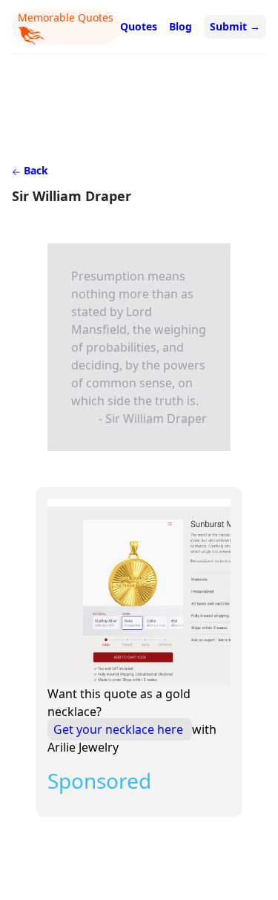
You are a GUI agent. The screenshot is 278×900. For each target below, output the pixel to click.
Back (34, 170)
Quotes (138, 26)
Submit (235, 26)
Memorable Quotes (65, 17)
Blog (180, 26)
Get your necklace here (119, 729)
